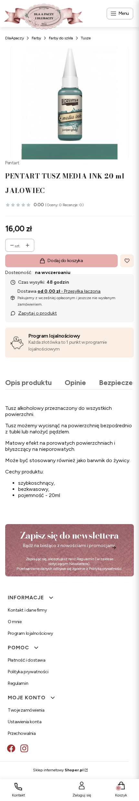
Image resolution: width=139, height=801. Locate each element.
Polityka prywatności (28, 671)
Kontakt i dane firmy (27, 610)
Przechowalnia (22, 733)
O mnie (14, 621)
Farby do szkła (61, 38)
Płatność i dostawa (26, 660)
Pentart (12, 163)
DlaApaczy (14, 38)
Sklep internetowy (58, 770)
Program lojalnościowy (54, 336)
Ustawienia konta (24, 722)
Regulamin (85, 559)
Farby (36, 38)
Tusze (86, 38)
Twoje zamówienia (26, 710)
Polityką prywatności (105, 568)
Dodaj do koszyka (65, 260)
